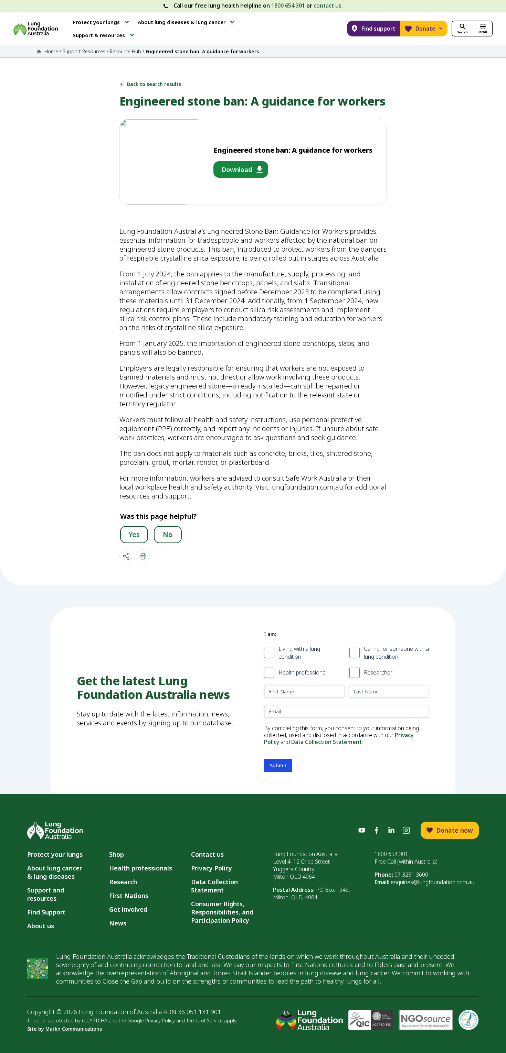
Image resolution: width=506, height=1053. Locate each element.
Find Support (46, 912)
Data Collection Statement (326, 742)
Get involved (128, 909)
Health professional (302, 672)
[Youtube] (361, 830)
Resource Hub (125, 51)
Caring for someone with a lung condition (396, 652)
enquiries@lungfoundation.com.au (432, 882)
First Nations (128, 895)
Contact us (207, 854)
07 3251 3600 (411, 874)
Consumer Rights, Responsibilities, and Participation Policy (222, 912)
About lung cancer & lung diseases (56, 872)
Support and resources (45, 894)
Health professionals (140, 868)
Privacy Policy (211, 868)
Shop (116, 854)
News (117, 923)
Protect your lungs (55, 854)
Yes (134, 534)
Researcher (378, 672)
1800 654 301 (288, 5)
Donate (425, 28)
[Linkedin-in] (391, 830)
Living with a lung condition (299, 652)
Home (51, 51)
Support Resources (84, 51)
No (168, 534)
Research (123, 882)
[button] (101, 22)
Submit (278, 765)
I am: (270, 634)
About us (40, 926)
